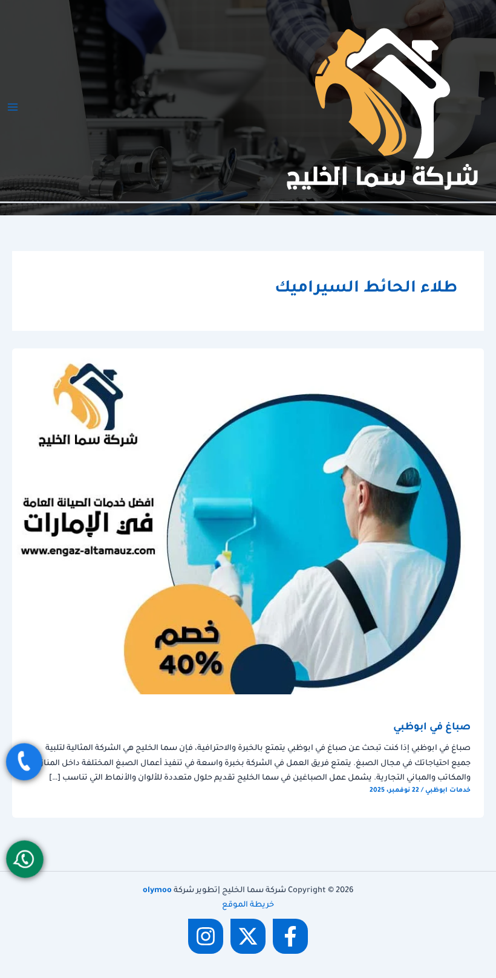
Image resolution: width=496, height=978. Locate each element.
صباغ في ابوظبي (432, 728)
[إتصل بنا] (24, 762)
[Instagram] (205, 936)
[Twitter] (248, 936)
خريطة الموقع (248, 905)
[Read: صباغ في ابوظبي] (248, 522)
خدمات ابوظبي (448, 790)
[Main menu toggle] (12, 107)
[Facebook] (290, 936)
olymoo (157, 891)
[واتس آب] (25, 859)
